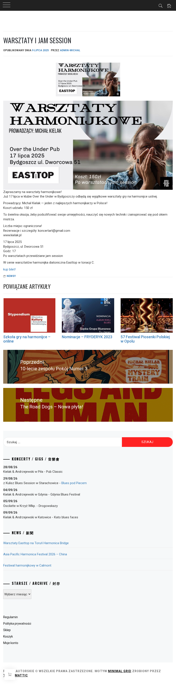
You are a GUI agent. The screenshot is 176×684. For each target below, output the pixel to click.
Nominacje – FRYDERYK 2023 (87, 337)
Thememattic (15, 675)
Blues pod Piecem (74, 483)
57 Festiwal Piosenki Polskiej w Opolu (145, 339)
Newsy (11, 276)
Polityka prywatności (17, 623)
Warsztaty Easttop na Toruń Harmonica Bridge (36, 543)
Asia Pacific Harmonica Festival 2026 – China (35, 554)
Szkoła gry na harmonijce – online (26, 339)
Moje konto (10, 643)
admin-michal (70, 50)
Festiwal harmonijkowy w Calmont (27, 565)
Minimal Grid (119, 671)
